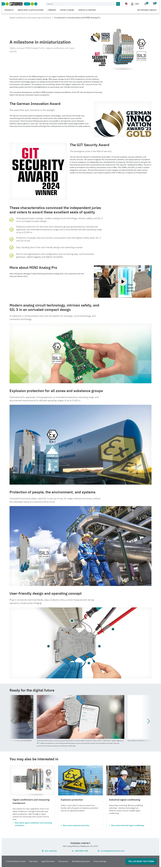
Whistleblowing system (81, 861)
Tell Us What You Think (141, 861)
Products (9, 10)
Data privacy (63, 861)
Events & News (67, 10)
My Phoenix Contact (147, 10)
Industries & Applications (31, 10)
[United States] (126, 3)
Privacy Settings (100, 861)
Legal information (48, 861)
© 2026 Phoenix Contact (16, 861)
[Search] (118, 4)
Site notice (33, 861)
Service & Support (87, 10)
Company (52, 10)
